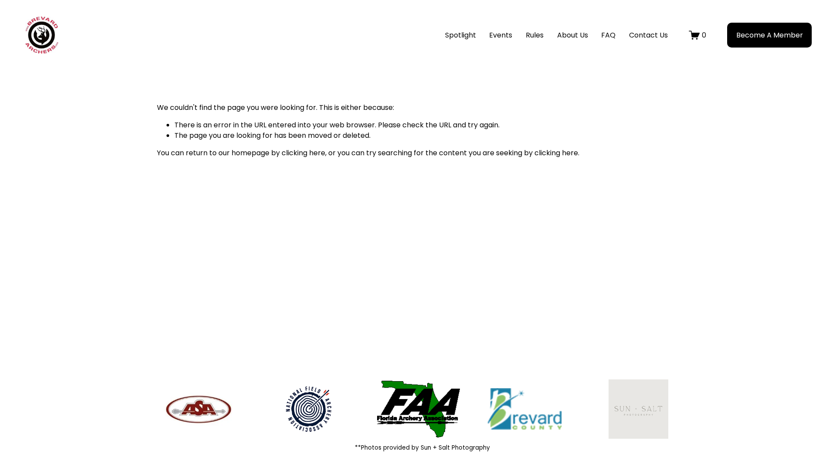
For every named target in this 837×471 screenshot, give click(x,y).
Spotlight (460, 35)
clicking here (303, 153)
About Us (572, 35)
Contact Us (648, 35)
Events (500, 35)
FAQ (608, 35)
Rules (535, 35)
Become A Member (769, 35)
